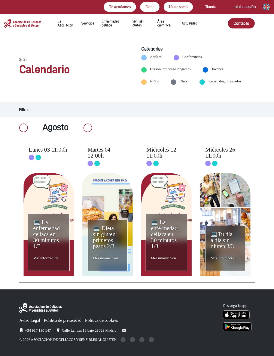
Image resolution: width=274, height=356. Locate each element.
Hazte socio (178, 6)
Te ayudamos (120, 6)
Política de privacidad (63, 320)
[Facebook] (142, 340)
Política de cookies (101, 320)
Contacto (241, 23)
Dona (149, 6)
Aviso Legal (29, 320)
